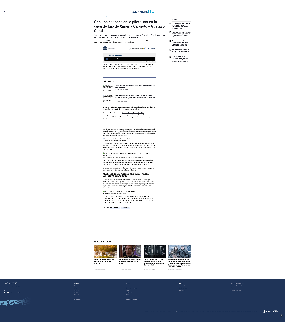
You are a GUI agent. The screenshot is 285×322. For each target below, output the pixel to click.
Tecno (127, 294)
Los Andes (96, 17)
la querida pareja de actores (123, 64)
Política (75, 288)
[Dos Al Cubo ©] (270, 313)
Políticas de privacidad (237, 286)
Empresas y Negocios (131, 288)
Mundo (128, 283)
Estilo (127, 290)
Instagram (8, 292)
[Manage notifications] (281, 315)
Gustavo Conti (125, 207)
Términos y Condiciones (237, 283)
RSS (232, 288)
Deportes (76, 297)
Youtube (19, 292)
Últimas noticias (78, 286)
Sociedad (76, 292)
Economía (76, 290)
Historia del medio (236, 290)
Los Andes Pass (183, 286)
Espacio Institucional (131, 299)
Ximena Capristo (114, 207)
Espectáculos (105, 17)
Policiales (76, 294)
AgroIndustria (129, 292)
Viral (127, 297)
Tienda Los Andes (183, 288)
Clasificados (182, 290)
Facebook (4, 292)
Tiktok (11, 292)
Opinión (128, 286)
